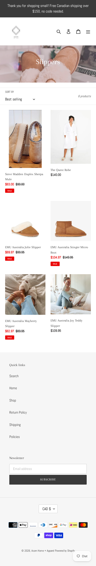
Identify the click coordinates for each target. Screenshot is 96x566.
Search (14, 376)
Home (13, 388)
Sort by (9, 92)
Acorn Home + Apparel (43, 551)
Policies (14, 436)
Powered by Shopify (65, 551)
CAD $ (46, 508)
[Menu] (88, 31)
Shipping (15, 424)
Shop (12, 400)
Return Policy (18, 412)
